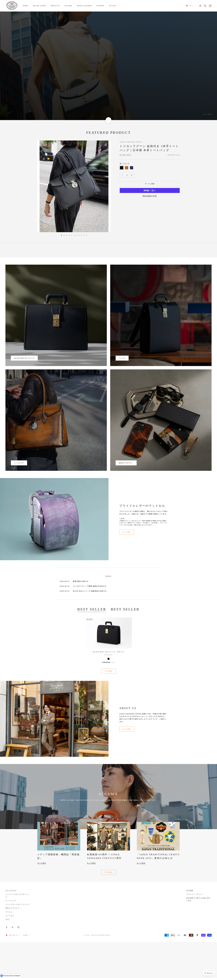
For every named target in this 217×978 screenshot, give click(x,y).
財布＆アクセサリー (126, 463)
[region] (108, 66)
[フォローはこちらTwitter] (12, 927)
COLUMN (68, 6)
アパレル (8, 912)
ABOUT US (55, 6)
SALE (7, 919)
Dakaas (17, 976)
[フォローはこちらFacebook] (6, 927)
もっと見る (127, 532)
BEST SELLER (91, 609)
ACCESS (112, 6)
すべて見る (108, 671)
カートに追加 (150, 184)
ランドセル (9, 915)
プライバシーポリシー (195, 894)
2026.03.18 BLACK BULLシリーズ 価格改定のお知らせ (83, 591)
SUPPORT (100, 6)
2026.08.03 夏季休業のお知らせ (74, 581)
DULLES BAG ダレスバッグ (24, 358)
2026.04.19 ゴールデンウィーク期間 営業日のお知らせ (83, 586)
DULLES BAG (10, 890)
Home (25, 6)
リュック (122, 358)
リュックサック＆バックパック (17, 904)
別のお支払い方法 (150, 196)
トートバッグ (19, 463)
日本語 (25, 935)
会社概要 (189, 890)
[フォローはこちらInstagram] (18, 927)
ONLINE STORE (39, 6)
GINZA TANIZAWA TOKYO (131, 142)
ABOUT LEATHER (84, 6)
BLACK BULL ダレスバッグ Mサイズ (108, 652)
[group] (108, 66)
